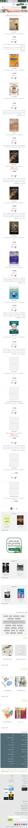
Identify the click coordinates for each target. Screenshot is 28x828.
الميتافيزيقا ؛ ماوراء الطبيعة (14, 266)
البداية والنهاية (8, 625)
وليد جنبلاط (7, 601)
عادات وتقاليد (11, 761)
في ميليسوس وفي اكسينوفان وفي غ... (14, 401)
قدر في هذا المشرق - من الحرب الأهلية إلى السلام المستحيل (14, 622)
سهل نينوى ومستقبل (6, 574)
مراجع (12, 752)
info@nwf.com (24, 808)
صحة (13, 742)
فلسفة (25, 759)
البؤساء (10, 616)
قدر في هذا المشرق (7, 599)
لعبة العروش (7, 628)
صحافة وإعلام (24, 749)
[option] (20, 650)
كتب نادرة (19, 771)
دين (26, 754)
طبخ (26, 742)
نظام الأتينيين (14, 68)
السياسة (14, 133)
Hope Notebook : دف (20, 690)
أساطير (12, 747)
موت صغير (6, 616)
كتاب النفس (14, 32)
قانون (26, 766)
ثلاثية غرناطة (17, 619)
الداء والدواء (22, 630)
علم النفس (12, 764)
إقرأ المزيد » (22, 51)
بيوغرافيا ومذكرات (10, 737)
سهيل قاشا (5, 575)
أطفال (12, 740)
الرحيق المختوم (13, 633)
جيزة (17, 630)
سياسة (12, 756)
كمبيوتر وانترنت (11, 749)
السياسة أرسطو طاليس (14, 496)
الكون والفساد (14, 164)
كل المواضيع (24, 735)
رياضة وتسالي (24, 756)
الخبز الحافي (19, 633)
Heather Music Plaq (7, 659)
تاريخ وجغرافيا (24, 745)
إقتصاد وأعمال (24, 740)
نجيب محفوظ (20, 625)
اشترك (10, 820)
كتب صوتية (16, 770)
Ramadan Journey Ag (20, 659)
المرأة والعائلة (24, 752)
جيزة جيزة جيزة (20, 599)
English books (5, 771)
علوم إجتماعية (11, 759)
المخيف (7, 633)
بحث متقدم (22, 770)
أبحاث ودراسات (13, 771)
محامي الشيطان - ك (20, 526)
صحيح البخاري (14, 628)
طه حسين (13, 630)
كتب (26, 770)
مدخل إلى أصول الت (20, 574)
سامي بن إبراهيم (20, 575)
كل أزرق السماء (7, 630)
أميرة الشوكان (6, 527)
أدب (26, 747)
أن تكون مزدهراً (6, 526)
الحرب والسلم (20, 628)
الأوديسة (14, 625)
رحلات (25, 761)
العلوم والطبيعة (11, 754)
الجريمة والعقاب (11, 619)
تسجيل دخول (24, 1)
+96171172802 (24, 807)
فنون (26, 737)
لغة (13, 735)
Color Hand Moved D (7, 722)
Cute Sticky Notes (7, 690)
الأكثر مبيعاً (24, 771)
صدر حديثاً (4, 770)
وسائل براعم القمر (21, 722)
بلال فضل (20, 601)
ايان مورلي (19, 527)
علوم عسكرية (24, 764)
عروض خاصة (10, 770)
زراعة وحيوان (11, 745)
